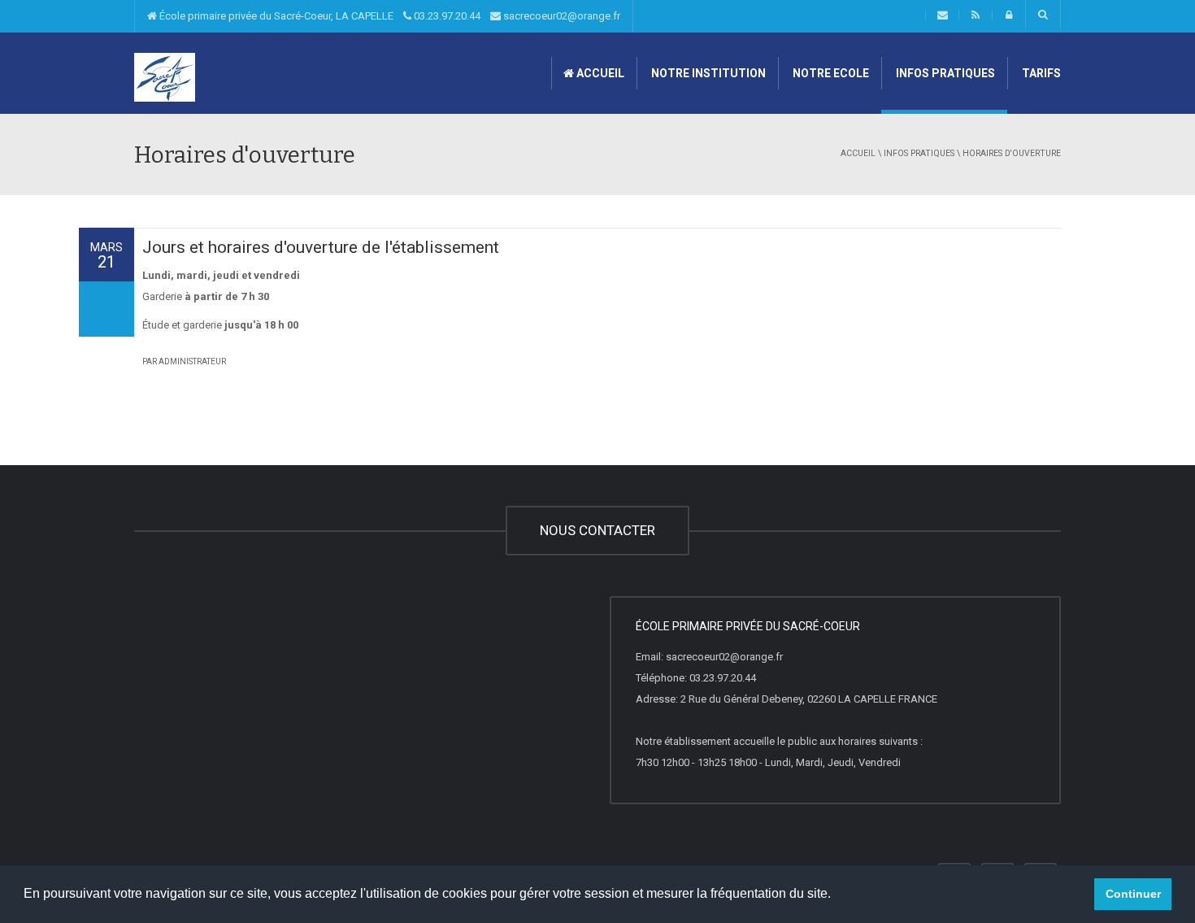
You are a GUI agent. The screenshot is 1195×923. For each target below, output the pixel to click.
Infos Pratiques (944, 73)
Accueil (599, 73)
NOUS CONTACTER (597, 530)
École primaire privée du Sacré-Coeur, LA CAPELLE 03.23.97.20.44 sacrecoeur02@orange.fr (388, 16)
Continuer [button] (1133, 893)
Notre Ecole (829, 73)
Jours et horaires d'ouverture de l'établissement (320, 247)
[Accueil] (164, 76)
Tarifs (1040, 73)
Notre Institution (707, 73)
